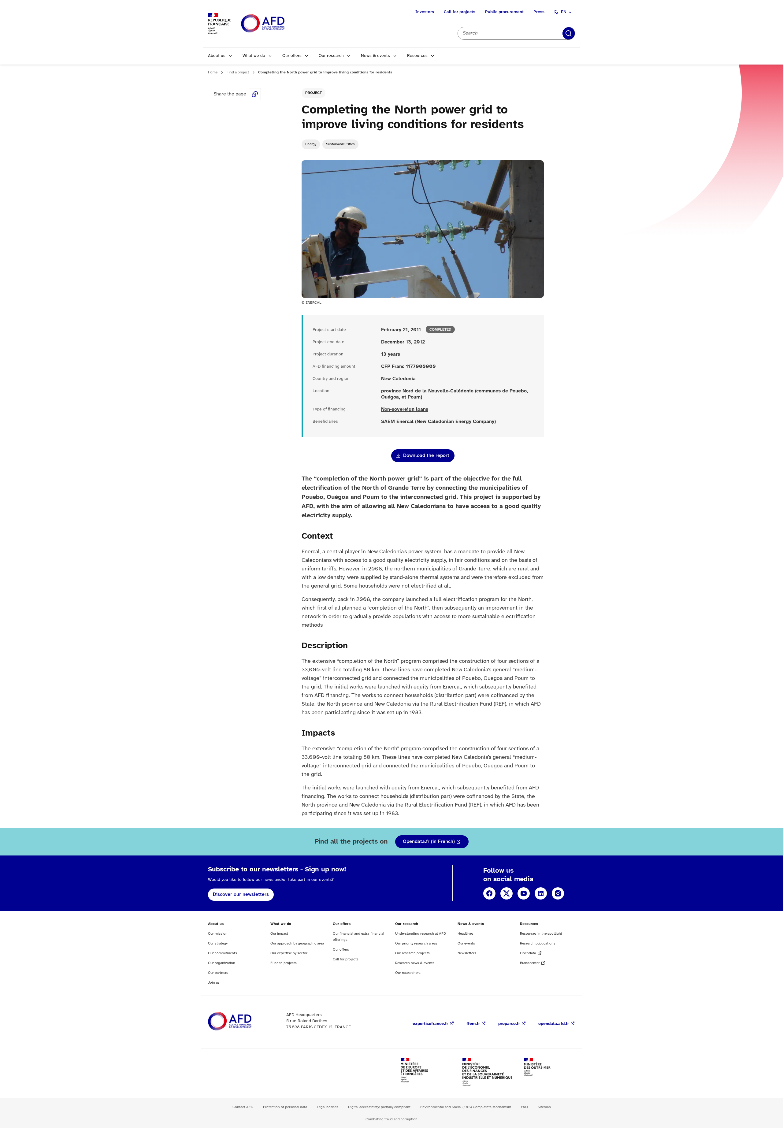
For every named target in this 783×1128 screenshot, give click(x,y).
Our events (466, 943)
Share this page (255, 94)
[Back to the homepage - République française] (276, 23)
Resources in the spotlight (541, 934)
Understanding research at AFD (420, 934)
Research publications (537, 943)
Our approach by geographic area (297, 943)
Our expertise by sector (288, 953)
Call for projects (459, 12)
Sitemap (544, 1107)
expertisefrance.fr (430, 1024)
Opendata (528, 953)
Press (538, 12)
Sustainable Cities (340, 144)
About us (216, 56)
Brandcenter (530, 963)
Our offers (292, 56)
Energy (310, 144)
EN (563, 12)
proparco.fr (509, 1024)
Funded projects (283, 963)
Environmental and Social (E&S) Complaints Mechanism (465, 1107)
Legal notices (327, 1107)
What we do (254, 56)
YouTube (524, 893)
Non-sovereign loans (404, 409)
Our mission (218, 934)
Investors (424, 12)
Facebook (489, 893)
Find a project (238, 72)
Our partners (218, 973)
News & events (375, 56)
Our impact (279, 934)
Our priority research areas (416, 943)
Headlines (465, 934)
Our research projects (412, 953)
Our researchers (408, 973)
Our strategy (218, 943)
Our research (331, 56)
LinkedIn (541, 893)
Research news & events (414, 963)
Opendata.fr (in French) (429, 841)
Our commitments (222, 953)
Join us (214, 983)
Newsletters (467, 953)
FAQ (524, 1107)
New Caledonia (398, 378)
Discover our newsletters (241, 894)
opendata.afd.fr (553, 1024)
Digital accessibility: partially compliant (379, 1107)
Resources (417, 56)
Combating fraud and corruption (391, 1119)
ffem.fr (473, 1024)
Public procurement (504, 12)
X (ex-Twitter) (506, 893)
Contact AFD (242, 1107)
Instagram (558, 893)
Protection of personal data (285, 1107)
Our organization (221, 963)
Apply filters (568, 33)
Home (212, 72)
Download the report (426, 455)
